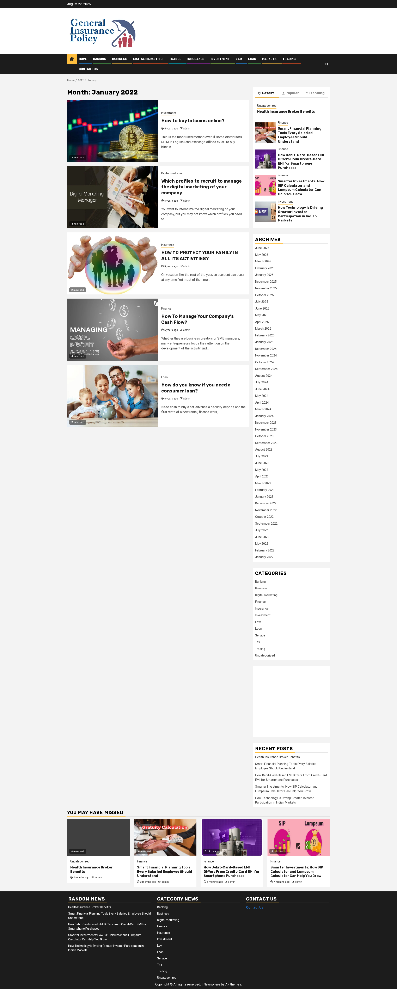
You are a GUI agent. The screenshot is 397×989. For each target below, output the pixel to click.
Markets (269, 59)
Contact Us (88, 69)
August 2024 (263, 376)
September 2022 (266, 523)
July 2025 (261, 302)
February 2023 (264, 490)
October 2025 (264, 295)
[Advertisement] (288, 699)
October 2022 (264, 517)
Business (119, 59)
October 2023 (264, 436)
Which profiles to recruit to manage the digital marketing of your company (201, 187)
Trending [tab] (317, 93)
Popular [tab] (292, 93)
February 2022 (264, 550)
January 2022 (264, 557)
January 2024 (264, 416)
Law (239, 59)
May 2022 (261, 543)
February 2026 (264, 268)
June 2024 (262, 389)
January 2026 (264, 275)
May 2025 (261, 315)
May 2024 (261, 396)
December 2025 (265, 281)
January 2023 (264, 497)
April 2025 (262, 322)
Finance (175, 59)
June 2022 (262, 537)
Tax (257, 642)
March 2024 (263, 409)
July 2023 (261, 456)
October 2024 (264, 362)
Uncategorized (266, 105)
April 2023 (262, 476)
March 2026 (263, 261)
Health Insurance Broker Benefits (286, 112)
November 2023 (266, 429)
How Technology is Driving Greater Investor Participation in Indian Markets (300, 214)
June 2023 (262, 463)
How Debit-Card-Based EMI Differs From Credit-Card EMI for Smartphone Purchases (301, 161)
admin (186, 128)
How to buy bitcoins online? (193, 120)
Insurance (195, 59)
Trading (289, 59)
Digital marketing (148, 59)
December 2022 (265, 503)
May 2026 (261, 255)
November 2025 (266, 288)
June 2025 (262, 308)
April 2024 (262, 402)
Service (260, 635)
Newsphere (211, 984)
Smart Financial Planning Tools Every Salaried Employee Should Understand (300, 135)
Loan (252, 59)
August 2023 (263, 449)
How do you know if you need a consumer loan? (196, 388)
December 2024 (265, 349)
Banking (99, 59)
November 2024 (266, 355)
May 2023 (261, 470)
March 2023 (263, 483)
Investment (220, 59)
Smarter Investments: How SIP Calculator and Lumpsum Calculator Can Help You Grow (301, 187)
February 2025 (264, 335)
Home (83, 59)
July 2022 (261, 530)
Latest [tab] (268, 93)
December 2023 (265, 423)
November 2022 (266, 510)
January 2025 (264, 342)
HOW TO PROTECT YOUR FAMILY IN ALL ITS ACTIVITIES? (199, 255)
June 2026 (262, 248)
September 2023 (266, 443)
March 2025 (263, 328)
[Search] (326, 64)
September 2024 (266, 369)
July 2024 (261, 382)
